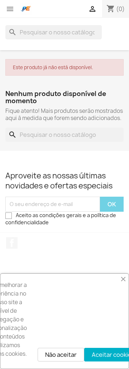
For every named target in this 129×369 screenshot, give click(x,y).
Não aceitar (61, 355)
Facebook (12, 243)
